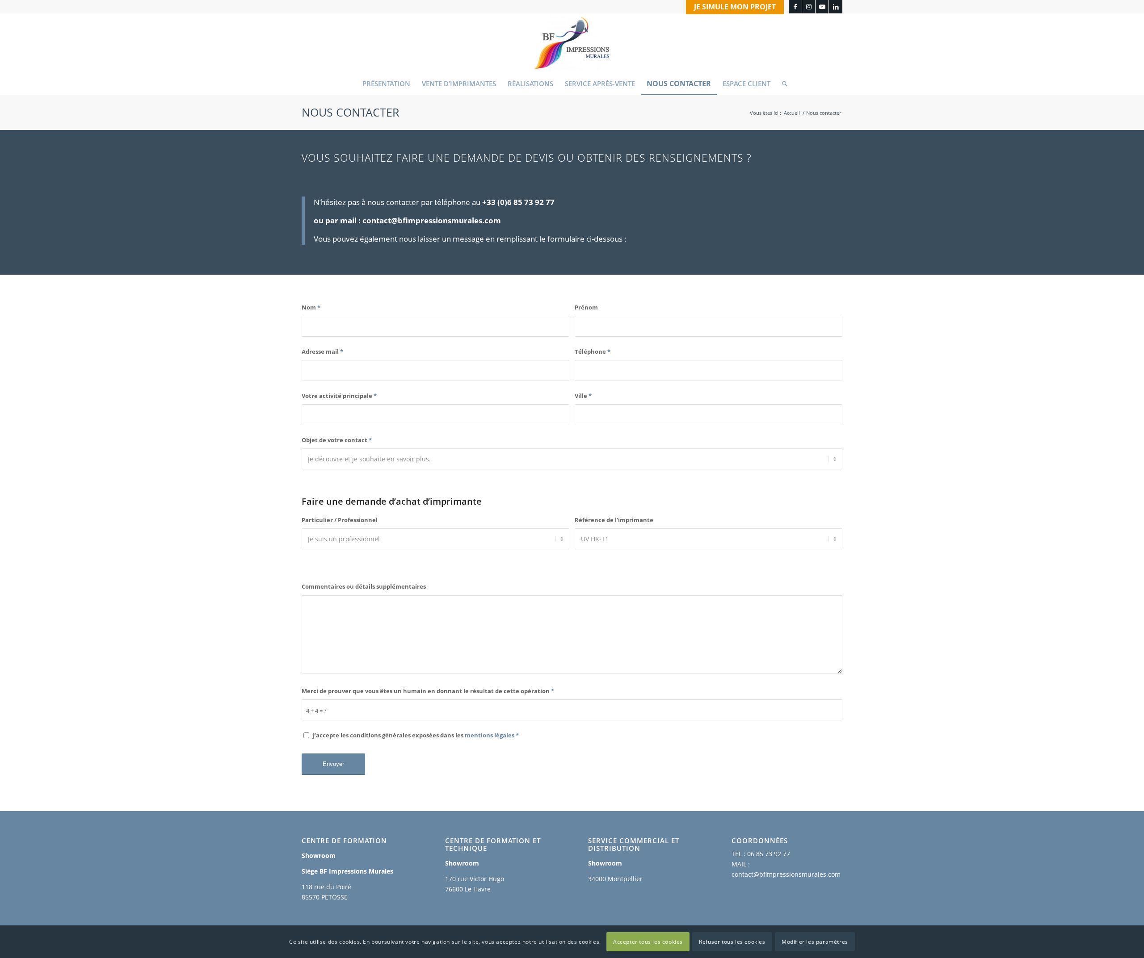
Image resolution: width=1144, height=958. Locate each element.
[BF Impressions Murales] (572, 43)
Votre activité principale (339, 396)
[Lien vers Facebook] (795, 6)
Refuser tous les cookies (732, 941)
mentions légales (489, 735)
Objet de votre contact (337, 440)
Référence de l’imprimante (614, 520)
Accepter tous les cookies (648, 941)
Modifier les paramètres (815, 941)
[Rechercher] (781, 83)
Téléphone (592, 351)
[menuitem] (732, 7)
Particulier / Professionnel (340, 520)
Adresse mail (322, 351)
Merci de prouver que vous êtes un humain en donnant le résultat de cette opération (428, 691)
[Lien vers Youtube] (822, 6)
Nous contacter (350, 112)
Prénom (586, 307)
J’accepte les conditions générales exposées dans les (416, 735)
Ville (583, 396)
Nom (311, 307)
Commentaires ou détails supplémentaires (364, 586)
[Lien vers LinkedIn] (835, 6)
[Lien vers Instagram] (808, 6)
